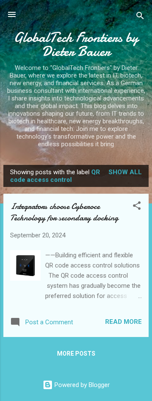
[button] (137, 207)
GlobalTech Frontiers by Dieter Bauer (76, 44)
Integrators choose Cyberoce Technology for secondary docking (64, 211)
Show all (125, 172)
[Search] (140, 17)
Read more (123, 322)
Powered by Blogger (81, 385)
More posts (76, 353)
